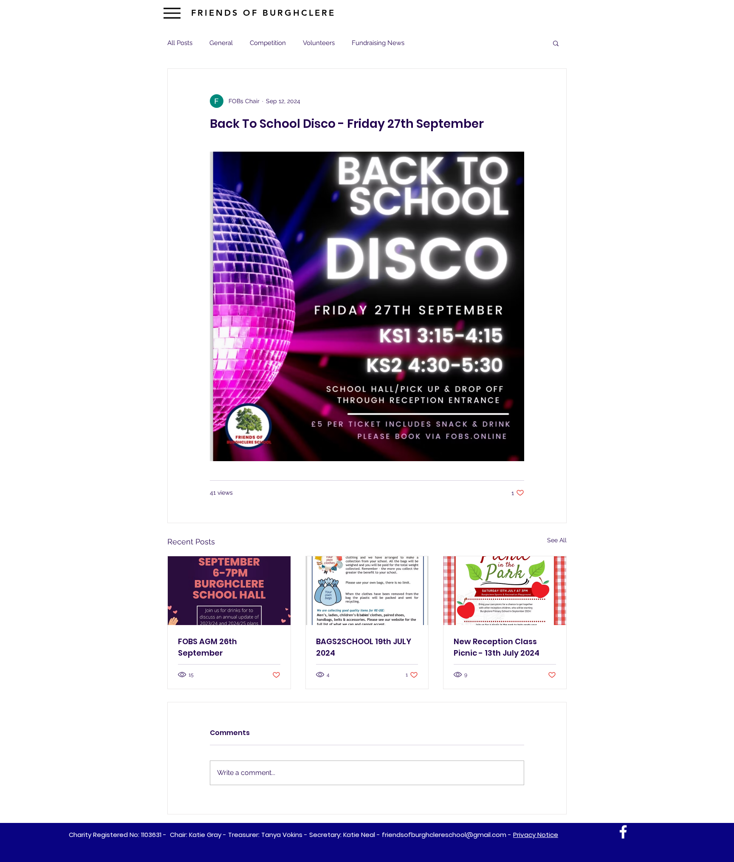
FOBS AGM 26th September (207, 647)
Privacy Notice (535, 834)
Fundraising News (378, 43)
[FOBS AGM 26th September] (229, 590)
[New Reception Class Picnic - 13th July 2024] (504, 590)
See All (557, 540)
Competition (268, 43)
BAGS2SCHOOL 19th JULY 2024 (363, 647)
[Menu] (172, 13)
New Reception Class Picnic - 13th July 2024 (496, 647)
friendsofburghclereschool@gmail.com (444, 834)
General (221, 43)
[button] (556, 42)
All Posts (179, 43)
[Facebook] (623, 832)
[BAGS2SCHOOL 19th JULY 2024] (367, 590)
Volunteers (319, 43)
